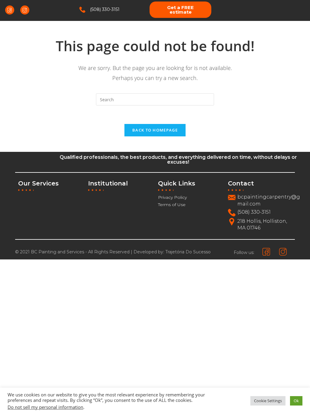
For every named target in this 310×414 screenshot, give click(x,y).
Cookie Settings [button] (268, 400)
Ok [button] (296, 400)
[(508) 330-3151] (82, 10)
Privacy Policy (172, 197)
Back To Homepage (155, 130)
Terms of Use (172, 204)
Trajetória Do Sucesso (188, 252)
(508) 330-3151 (105, 9)
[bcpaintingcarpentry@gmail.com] (232, 197)
